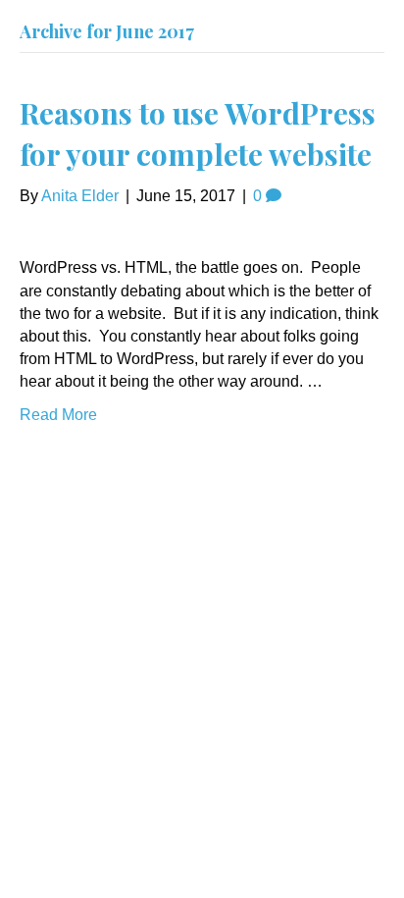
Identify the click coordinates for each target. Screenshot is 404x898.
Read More (58, 414)
